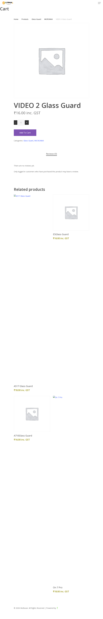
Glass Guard (36, 19)
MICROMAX (48, 19)
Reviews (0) (51, 153)
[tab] (51, 154)
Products (25, 19)
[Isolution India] (62, 608)
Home (16, 19)
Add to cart (25, 132)
